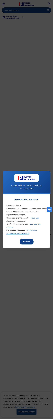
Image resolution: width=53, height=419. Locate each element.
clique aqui (34, 218)
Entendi (26, 242)
